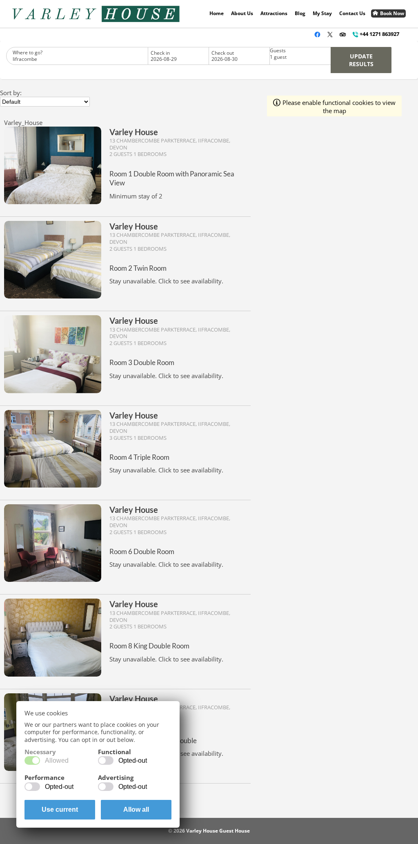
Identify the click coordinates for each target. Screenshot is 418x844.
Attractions (273, 13)
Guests (278, 53)
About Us (242, 13)
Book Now (392, 13)
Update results (361, 60)
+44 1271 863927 (379, 34)
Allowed (57, 760)
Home (216, 13)
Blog (300, 13)
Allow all (136, 809)
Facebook (317, 34)
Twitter (330, 34)
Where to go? (27, 55)
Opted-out (132, 760)
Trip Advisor (342, 34)
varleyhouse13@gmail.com (304, 34)
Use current (60, 809)
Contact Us (352, 13)
